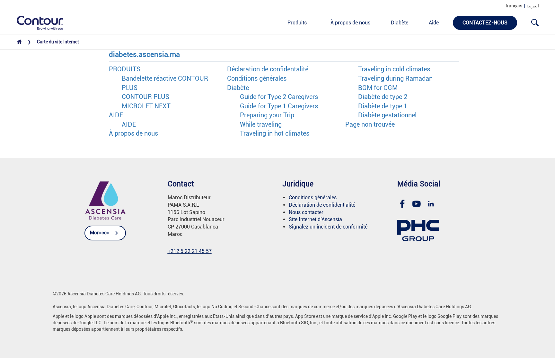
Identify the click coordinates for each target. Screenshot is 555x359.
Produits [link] (297, 23)
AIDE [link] (116, 115)
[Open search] (535, 23)
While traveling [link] (261, 124)
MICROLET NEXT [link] (146, 106)
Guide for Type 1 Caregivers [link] (279, 106)
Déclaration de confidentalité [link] (267, 69)
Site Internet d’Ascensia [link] (315, 219)
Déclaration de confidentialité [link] (322, 205)
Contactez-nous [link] (485, 23)
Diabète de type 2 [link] (382, 97)
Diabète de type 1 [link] (382, 106)
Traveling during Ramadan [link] (395, 78)
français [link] (514, 5)
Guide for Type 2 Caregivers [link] (279, 97)
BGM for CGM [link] (378, 88)
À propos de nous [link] (350, 23)
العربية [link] (532, 5)
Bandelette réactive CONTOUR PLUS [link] (165, 83)
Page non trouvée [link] (370, 124)
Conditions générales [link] (256, 78)
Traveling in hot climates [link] (274, 133)
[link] (36, 22)
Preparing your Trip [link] (267, 115)
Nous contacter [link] (306, 212)
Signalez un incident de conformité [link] (328, 227)
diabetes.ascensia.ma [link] (144, 54)
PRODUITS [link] (124, 69)
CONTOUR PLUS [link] (145, 97)
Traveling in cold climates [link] (394, 69)
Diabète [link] (399, 23)
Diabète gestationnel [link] (387, 115)
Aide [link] (434, 23)
